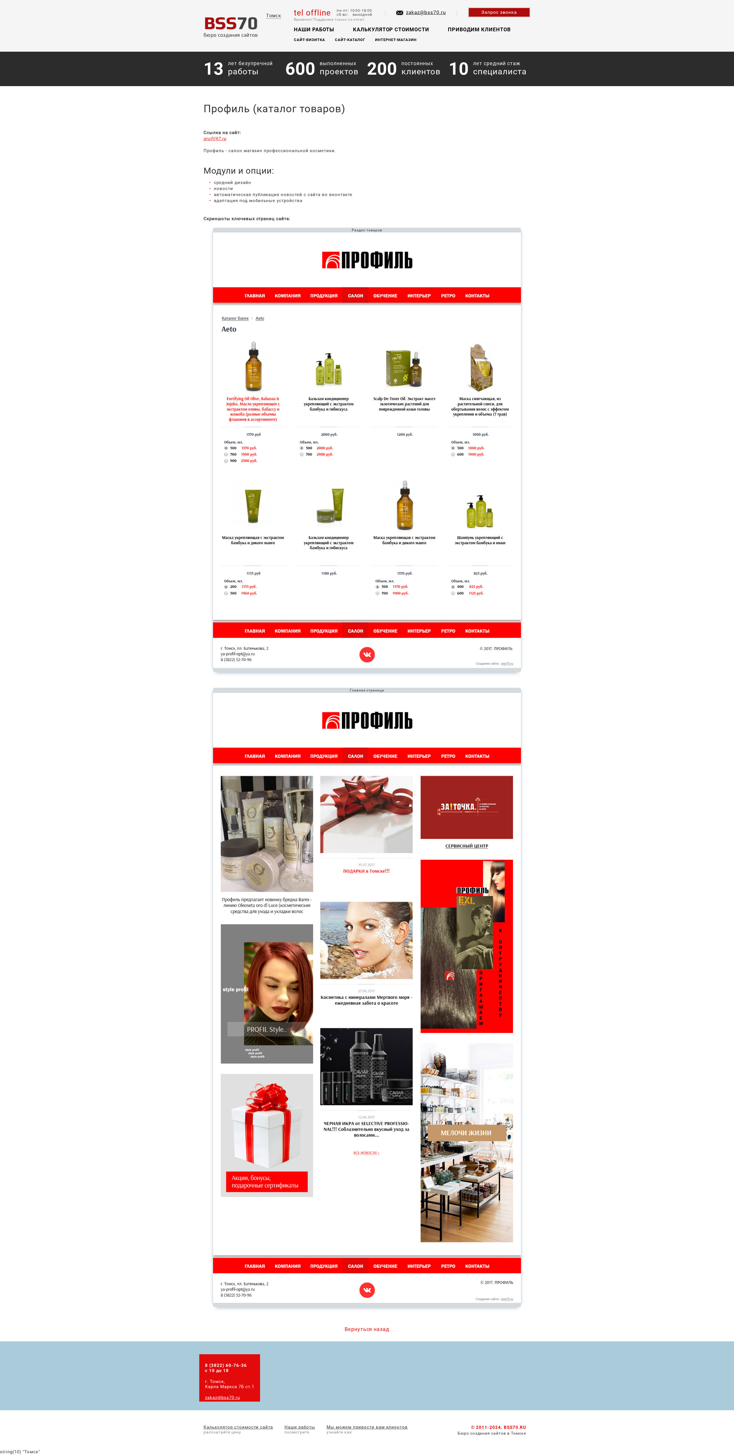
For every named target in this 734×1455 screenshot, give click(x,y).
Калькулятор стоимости (391, 29)
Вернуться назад (367, 1329)
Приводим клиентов (479, 29)
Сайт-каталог (350, 40)
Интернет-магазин (396, 40)
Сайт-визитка (309, 40)
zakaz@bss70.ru (426, 12)
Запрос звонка (499, 12)
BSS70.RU (515, 1427)
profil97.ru (215, 138)
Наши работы (314, 29)
